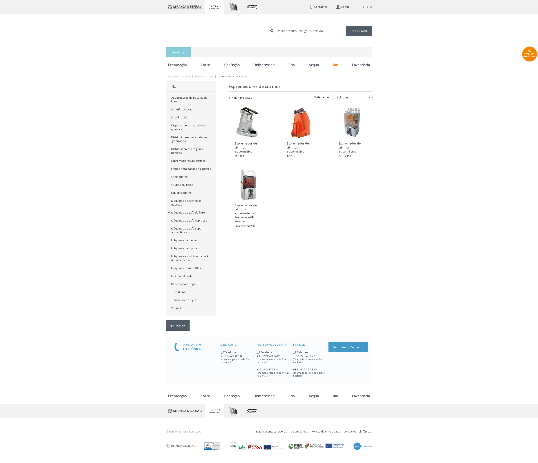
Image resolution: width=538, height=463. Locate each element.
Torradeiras (178, 292)
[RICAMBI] (233, 7)
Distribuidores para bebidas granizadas (189, 139)
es (364, 7)
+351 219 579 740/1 (268, 356)
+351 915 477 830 (305, 369)
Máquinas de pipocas (185, 248)
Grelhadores (179, 177)
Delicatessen (264, 64)
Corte (205, 64)
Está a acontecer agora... (271, 431)
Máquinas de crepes (184, 240)
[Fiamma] (252, 7)
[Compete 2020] (256, 446)
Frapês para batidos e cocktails (191, 169)
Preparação (177, 64)
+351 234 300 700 (231, 356)
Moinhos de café (182, 276)
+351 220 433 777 (305, 356)
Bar (335, 64)
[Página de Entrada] (185, 7)
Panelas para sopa (183, 284)
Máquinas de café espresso (189, 220)
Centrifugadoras (181, 109)
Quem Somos (299, 431)
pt (359, 7)
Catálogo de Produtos (178, 76)
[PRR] (316, 446)
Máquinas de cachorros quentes (186, 202)
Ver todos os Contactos (348, 347)
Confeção (232, 64)
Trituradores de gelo (184, 300)
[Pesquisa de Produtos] (530, 54)
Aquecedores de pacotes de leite (189, 99)
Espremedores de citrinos (233, 76)
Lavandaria (361, 64)
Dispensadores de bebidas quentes (188, 127)
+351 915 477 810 (267, 369)
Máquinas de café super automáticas (187, 230)
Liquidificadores (181, 193)
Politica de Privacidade (325, 431)
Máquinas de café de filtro (188, 212)
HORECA (199, 76)
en (370, 7)
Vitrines (176, 308)
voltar (180, 325)
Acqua (314, 64)
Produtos (178, 52)
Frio (292, 64)
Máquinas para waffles (186, 268)
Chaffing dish (179, 117)
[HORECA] (214, 7)
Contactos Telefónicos (358, 431)
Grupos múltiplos (182, 185)
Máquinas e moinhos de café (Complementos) (189, 258)
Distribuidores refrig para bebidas (187, 151)
